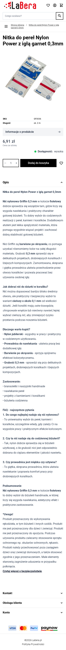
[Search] (59, 16)
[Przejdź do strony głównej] (22, 5)
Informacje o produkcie (19, 131)
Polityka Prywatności (33, 644)
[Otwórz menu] (6, 26)
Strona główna (17, 25)
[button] (33, 593)
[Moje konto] (55, 5)
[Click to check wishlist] (48, 5)
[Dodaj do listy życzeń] (61, 163)
